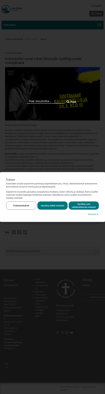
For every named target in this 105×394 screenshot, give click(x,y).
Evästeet (93, 214)
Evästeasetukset (21, 205)
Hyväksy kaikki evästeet (52, 205)
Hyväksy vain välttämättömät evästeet (84, 205)
